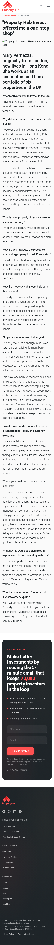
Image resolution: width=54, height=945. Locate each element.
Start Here (6, 852)
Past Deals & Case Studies (13, 837)
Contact (5, 888)
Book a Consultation (10, 831)
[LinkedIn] (14, 811)
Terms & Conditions (26, 934)
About (4, 883)
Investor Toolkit (8, 868)
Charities (6, 904)
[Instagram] (9, 811)
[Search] (41, 6)
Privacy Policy (8, 934)
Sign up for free (20, 751)
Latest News (7, 862)
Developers (7, 899)
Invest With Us (8, 826)
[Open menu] (49, 6)
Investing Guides (9, 857)
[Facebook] (3, 811)
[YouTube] (20, 811)
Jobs (4, 893)
